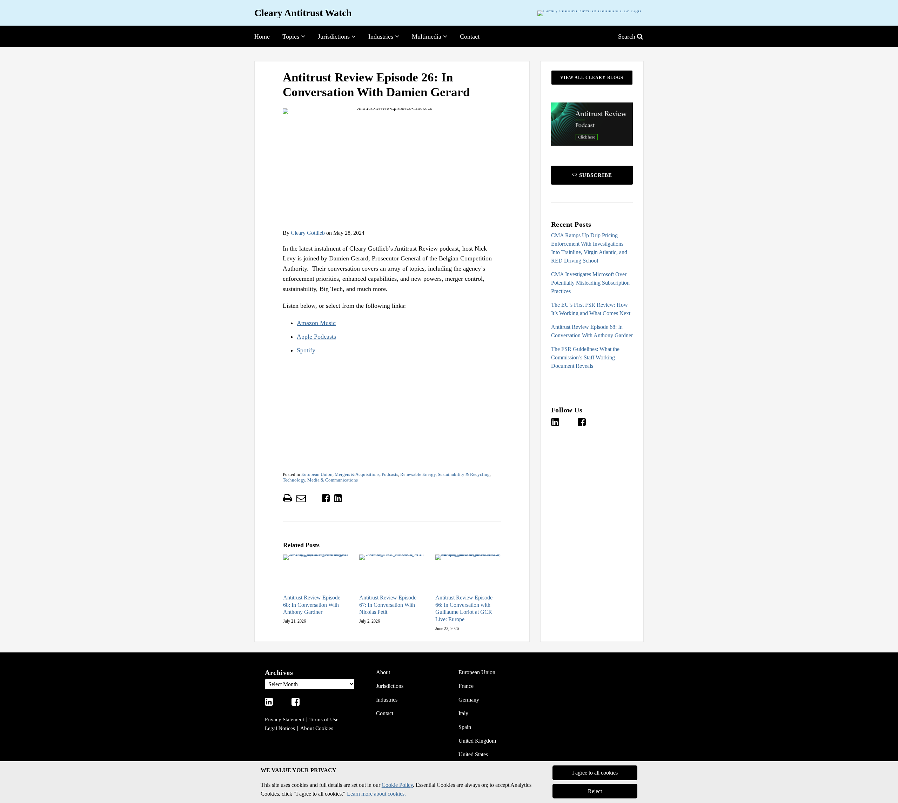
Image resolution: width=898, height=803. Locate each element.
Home (262, 36)
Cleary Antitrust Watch (303, 12)
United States (473, 754)
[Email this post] (301, 498)
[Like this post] (326, 498)
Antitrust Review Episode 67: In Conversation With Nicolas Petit (387, 605)
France (466, 686)
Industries (380, 36)
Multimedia (426, 36)
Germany (468, 700)
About (383, 672)
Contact (470, 36)
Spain (464, 727)
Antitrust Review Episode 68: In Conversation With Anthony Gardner (311, 605)
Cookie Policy (397, 785)
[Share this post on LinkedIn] (338, 498)
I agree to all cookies (595, 773)
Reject (595, 791)
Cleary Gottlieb (308, 233)
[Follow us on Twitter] (568, 422)
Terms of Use (324, 719)
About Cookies (316, 728)
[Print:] (287, 498)
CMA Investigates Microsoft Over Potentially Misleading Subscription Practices (590, 282)
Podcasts (390, 474)
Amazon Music (316, 322)
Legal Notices (280, 728)
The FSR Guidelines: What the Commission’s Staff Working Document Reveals (585, 357)
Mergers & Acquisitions (357, 474)
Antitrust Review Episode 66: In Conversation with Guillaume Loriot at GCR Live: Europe (463, 608)
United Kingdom (477, 741)
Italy (463, 713)
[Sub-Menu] (302, 36)
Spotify (306, 350)
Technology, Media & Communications (320, 480)
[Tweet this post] (313, 498)
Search (627, 36)
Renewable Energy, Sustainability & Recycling (445, 474)
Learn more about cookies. (376, 794)
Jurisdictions (334, 36)
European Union (317, 474)
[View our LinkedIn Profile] (555, 422)
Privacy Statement (284, 719)
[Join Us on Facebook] (582, 422)
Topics (290, 36)
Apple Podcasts (316, 336)
